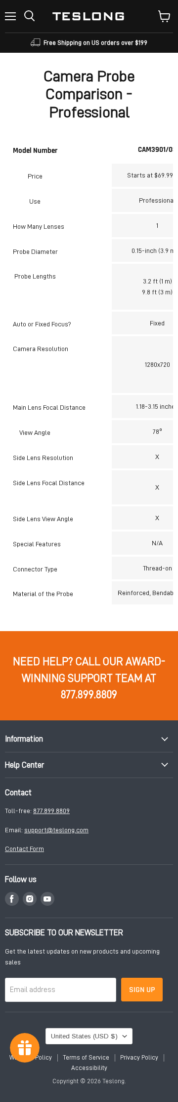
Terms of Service (86, 1057)
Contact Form (24, 848)
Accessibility (89, 1068)
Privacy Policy (139, 1057)
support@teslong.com (56, 829)
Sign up (142, 990)
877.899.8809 (51, 810)
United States (84, 1036)
